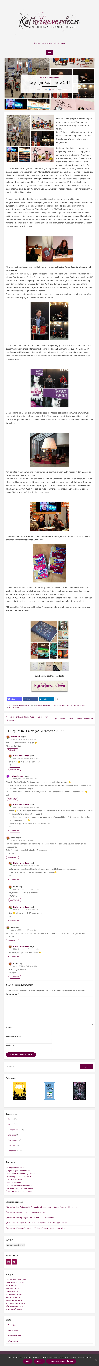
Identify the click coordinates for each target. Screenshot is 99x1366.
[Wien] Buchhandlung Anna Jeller (19, 1191)
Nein (39, 1361)
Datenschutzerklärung (61, 1361)
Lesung (76, 705)
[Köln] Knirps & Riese (14, 1179)
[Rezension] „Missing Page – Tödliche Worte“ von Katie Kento (30, 1218)
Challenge (12, 1135)
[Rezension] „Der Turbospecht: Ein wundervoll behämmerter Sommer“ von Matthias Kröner (41, 1207)
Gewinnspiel (12, 1140)
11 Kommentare (13, 707)
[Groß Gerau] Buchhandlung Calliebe (20, 1173)
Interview (11, 1145)
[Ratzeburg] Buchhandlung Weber (19, 1188)
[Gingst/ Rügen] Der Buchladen (18, 1171)
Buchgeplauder (53, 78)
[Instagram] (8, 1262)
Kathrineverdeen (67, 705)
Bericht (43, 78)
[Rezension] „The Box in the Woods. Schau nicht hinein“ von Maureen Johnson (36, 1223)
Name (9, 1027)
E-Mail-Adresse (13, 1036)
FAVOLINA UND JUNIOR (15, 1303)
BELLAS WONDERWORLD (16, 1280)
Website (10, 1045)
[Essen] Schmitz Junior (15, 1168)
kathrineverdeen (57, 89)
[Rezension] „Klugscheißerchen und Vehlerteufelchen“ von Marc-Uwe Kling (35, 1228)
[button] (14, 699)
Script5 (82, 705)
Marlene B (16, 736)
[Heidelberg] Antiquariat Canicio (18, 1176)
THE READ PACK (12, 1289)
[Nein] (96, 1360)
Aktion (10, 1119)
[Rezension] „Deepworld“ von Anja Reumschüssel (25, 1212)
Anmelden (12, 1325)
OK (27, 1361)
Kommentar (12, 994)
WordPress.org (14, 1341)
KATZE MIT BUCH (13, 1297)
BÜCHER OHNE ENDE (14, 1306)
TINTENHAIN (11, 1286)
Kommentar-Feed (14, 1336)
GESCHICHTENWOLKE (15, 1283)
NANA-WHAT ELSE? (14, 1294)
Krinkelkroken (17, 776)
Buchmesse (46, 705)
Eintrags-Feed (13, 1330)
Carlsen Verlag (56, 705)
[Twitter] (14, 1262)
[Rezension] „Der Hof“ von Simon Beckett (73, 718)
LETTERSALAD (12, 1292)
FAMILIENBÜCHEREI (14, 1309)
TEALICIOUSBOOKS (14, 1300)
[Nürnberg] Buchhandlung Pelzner (19, 1185)
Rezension (12, 1151)
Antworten (12, 750)
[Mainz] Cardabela (13, 1182)
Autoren (39, 705)
